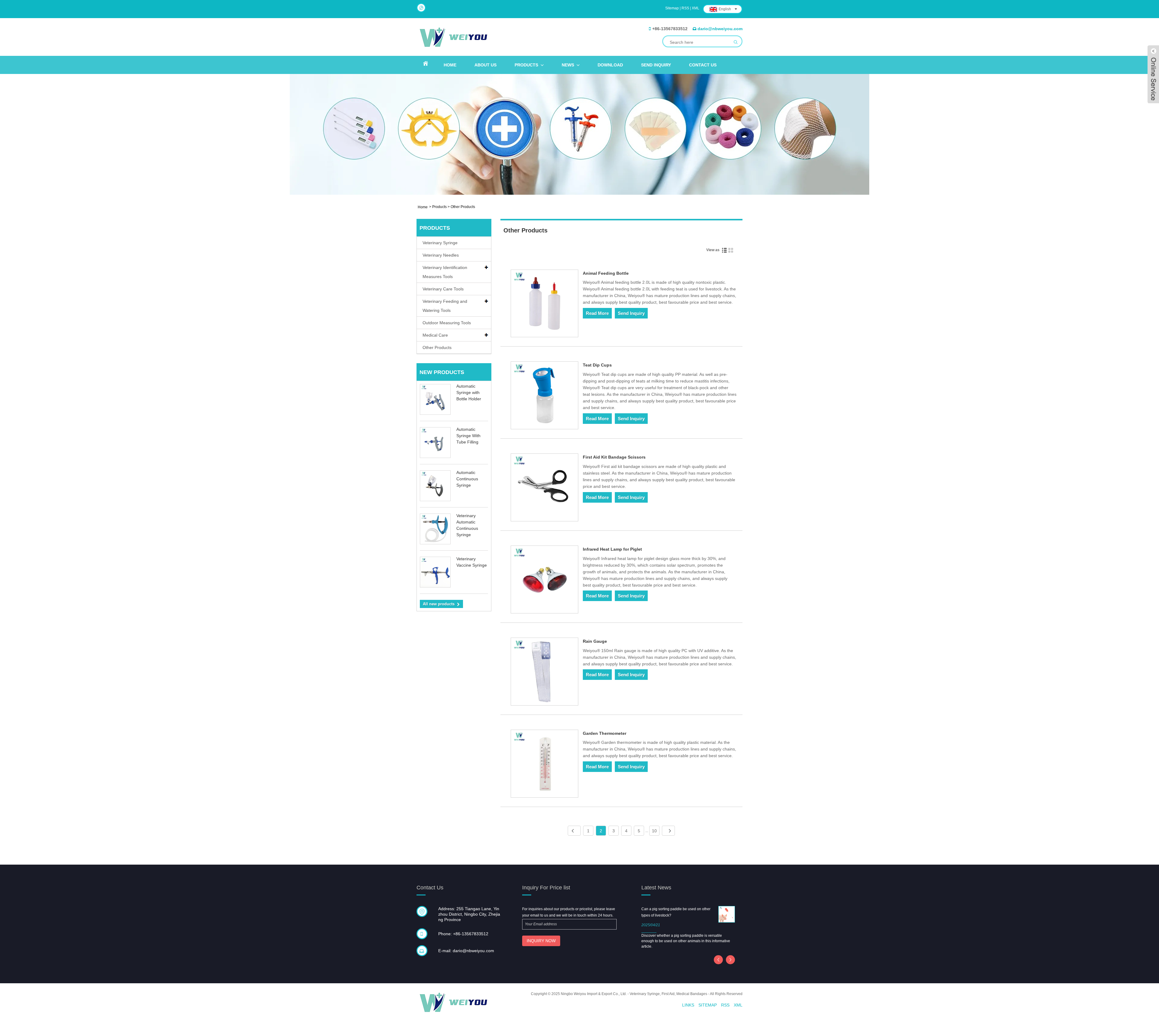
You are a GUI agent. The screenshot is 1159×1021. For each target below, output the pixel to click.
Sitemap (672, 8)
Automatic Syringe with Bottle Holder (468, 392)
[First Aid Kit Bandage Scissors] (545, 488)
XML (695, 8)
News (568, 64)
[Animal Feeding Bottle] (545, 305)
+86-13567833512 (670, 28)
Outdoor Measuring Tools (447, 322)
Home (450, 64)
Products (526, 64)
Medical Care (435, 335)
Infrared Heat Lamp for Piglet (612, 549)
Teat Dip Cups (597, 365)
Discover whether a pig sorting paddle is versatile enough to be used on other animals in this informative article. (685, 941)
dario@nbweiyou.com (720, 28)
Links (688, 1005)
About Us (485, 64)
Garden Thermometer (604, 733)
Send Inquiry (656, 64)
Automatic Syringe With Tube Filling (468, 435)
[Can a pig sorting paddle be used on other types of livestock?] (727, 914)
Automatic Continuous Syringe (467, 479)
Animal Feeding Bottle (606, 273)
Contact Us (703, 64)
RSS (685, 8)
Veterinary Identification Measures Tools (445, 272)
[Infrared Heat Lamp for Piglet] (545, 581)
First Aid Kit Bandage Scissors (614, 457)
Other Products (437, 347)
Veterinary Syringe (440, 242)
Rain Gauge (595, 641)
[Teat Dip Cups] (545, 396)
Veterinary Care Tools (443, 288)
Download (610, 64)
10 (654, 830)
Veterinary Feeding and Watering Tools (445, 306)
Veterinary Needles (441, 255)
